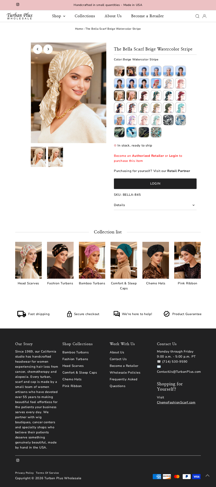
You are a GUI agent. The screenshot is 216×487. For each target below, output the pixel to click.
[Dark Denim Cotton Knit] (143, 71)
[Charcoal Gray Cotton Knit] (180, 71)
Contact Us (118, 359)
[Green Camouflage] (119, 132)
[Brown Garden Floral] (143, 95)
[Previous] (37, 49)
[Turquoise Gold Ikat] (156, 132)
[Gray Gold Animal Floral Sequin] (168, 119)
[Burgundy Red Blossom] (180, 95)
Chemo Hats (72, 379)
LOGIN (155, 183)
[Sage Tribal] (156, 119)
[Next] (48, 49)
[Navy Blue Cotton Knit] (131, 83)
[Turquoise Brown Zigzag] (156, 95)
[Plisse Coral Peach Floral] (156, 83)
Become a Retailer (147, 16)
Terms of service (47, 473)
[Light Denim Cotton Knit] (156, 71)
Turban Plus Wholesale (62, 478)
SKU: (118, 195)
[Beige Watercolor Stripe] (119, 95)
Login (173, 156)
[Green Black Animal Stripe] (143, 132)
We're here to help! (137, 314)
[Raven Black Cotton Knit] (143, 83)
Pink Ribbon (72, 386)
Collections (85, 16)
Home (79, 29)
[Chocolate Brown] (119, 83)
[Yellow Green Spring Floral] (143, 107)
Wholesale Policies (125, 372)
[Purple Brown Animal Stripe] (131, 71)
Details (119, 205)
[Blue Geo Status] (168, 95)
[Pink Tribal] (143, 119)
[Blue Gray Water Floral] (180, 119)
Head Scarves (73, 366)
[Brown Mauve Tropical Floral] (131, 107)
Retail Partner (178, 171)
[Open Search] (197, 16)
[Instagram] (17, 5)
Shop (57, 16)
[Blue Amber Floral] (156, 107)
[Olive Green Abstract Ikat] (168, 107)
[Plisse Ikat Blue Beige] (168, 83)
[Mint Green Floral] (180, 107)
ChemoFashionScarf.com (176, 402)
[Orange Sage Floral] (119, 119)
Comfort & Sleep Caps (79, 372)
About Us (113, 16)
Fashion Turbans (75, 359)
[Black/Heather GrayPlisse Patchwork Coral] (180, 83)
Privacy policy (24, 473)
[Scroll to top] (207, 475)
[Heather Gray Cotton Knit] (168, 71)
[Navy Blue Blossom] (119, 107)
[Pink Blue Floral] (131, 119)
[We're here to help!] (116, 316)
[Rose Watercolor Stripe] (131, 95)
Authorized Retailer (148, 156)
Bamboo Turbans (75, 352)
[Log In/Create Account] (204, 16)
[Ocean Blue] (131, 132)
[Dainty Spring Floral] (119, 71)
